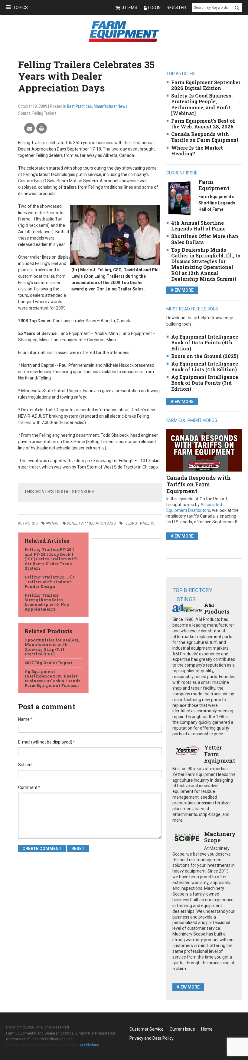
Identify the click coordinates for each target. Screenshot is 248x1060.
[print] (41, 128)
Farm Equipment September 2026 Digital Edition (205, 85)
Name (25, 719)
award (52, 523)
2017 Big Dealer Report (48, 662)
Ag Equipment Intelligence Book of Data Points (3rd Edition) (204, 383)
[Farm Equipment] (179, 198)
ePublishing (89, 1045)
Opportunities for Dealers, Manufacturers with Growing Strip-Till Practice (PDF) (51, 647)
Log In (154, 7)
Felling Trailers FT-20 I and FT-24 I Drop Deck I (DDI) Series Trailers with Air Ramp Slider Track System (51, 559)
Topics (20, 7)
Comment (29, 787)
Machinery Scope (220, 837)
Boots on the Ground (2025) (204, 356)
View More (182, 290)
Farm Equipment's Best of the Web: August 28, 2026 (203, 124)
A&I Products (216, 608)
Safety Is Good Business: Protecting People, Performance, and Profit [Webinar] (202, 104)
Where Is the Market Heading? (197, 150)
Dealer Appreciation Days (91, 523)
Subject (25, 764)
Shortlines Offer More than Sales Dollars (204, 239)
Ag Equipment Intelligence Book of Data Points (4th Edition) (204, 342)
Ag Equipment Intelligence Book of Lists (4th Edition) (204, 366)
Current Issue (182, 1029)
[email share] (29, 128)
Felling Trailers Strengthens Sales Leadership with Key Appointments (47, 602)
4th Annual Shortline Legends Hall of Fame (198, 226)
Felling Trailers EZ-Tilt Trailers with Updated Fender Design (49, 581)
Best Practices (79, 106)
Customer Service (146, 1029)
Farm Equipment (214, 185)
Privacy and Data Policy (151, 1038)
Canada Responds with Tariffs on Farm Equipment (205, 137)
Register (176, 7)
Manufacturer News (110, 106)
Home (207, 1029)
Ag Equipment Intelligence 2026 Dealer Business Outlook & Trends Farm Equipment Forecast (52, 678)
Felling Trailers (139, 523)
